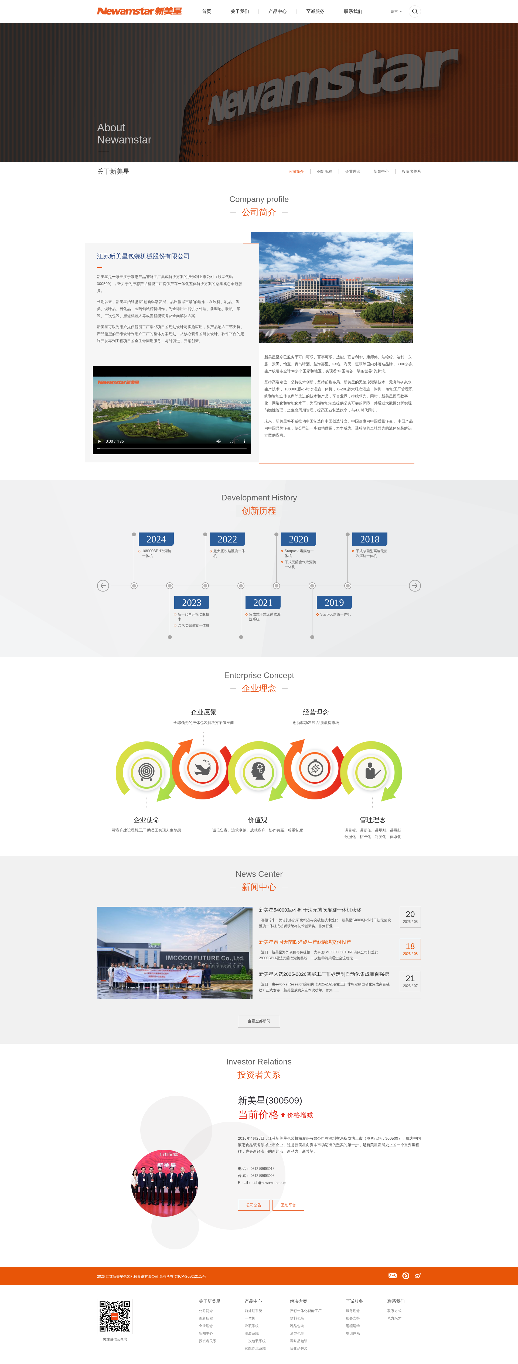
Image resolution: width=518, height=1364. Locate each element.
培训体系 (353, 1333)
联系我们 (353, 11)
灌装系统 (252, 1333)
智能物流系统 (255, 1348)
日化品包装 (299, 1348)
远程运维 (353, 1326)
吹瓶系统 (252, 1326)
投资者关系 (411, 171)
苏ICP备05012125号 (190, 1276)
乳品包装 (297, 1326)
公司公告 (253, 1205)
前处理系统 (253, 1311)
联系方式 (394, 1311)
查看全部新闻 (259, 1021)
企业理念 (352, 171)
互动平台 (288, 1205)
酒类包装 (297, 1333)
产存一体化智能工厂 (306, 1311)
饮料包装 (297, 1318)
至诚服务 (315, 11)
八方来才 (394, 1318)
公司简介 (296, 171)
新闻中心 (381, 171)
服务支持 (353, 1318)
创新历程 (324, 171)
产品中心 (277, 11)
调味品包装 (299, 1341)
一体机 (250, 1318)
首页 (206, 11)
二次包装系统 (255, 1341)
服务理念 (353, 1311)
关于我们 (240, 11)
